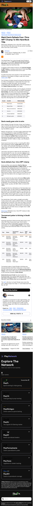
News (3, 33)
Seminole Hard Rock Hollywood (11, 35)
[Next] (30, 320)
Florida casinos (20, 308)
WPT (5, 282)
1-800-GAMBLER (18, 502)
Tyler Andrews (5, 348)
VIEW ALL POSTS (15, 314)
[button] (31, 5)
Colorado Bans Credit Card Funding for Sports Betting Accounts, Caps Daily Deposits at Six (10, 339)
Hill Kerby (7, 51)
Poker (8, 33)
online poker (4, 77)
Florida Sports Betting (7, 309)
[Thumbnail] (10, 327)
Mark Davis (4, 211)
